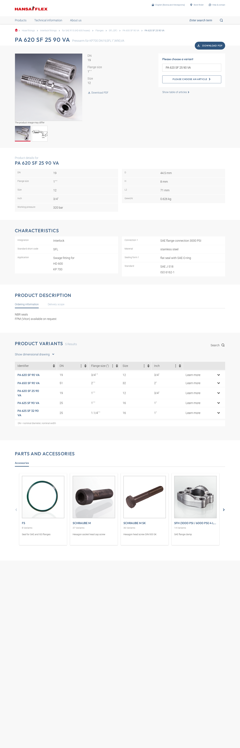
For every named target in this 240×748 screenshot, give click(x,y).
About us (75, 20)
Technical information (48, 20)
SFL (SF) (113, 30)
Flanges (100, 30)
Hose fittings (28, 30)
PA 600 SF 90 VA (131, 30)
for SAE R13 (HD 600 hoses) (76, 30)
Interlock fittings (48, 30)
